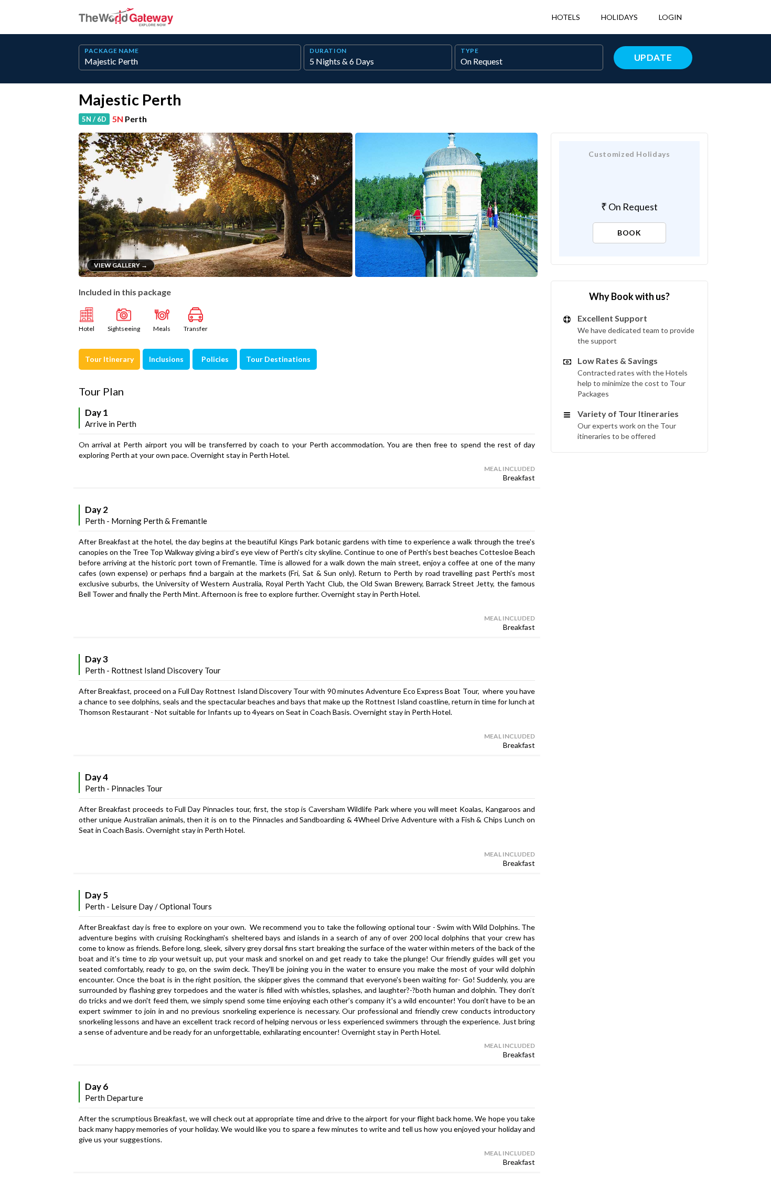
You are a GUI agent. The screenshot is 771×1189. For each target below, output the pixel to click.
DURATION (328, 51)
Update (653, 57)
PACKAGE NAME (111, 51)
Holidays (619, 17)
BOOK (629, 232)
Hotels (566, 17)
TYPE (470, 51)
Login (670, 17)
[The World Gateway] (126, 17)
